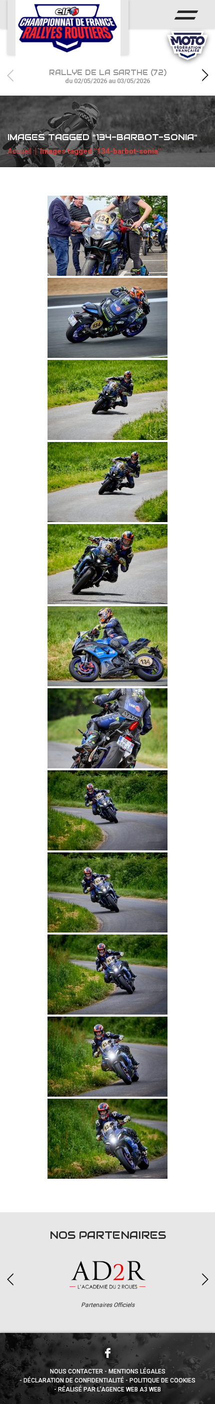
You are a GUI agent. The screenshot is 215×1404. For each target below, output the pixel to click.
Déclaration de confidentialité (74, 1380)
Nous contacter (76, 1371)
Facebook (108, 1353)
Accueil (20, 151)
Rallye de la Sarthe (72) (107, 76)
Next (205, 75)
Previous (10, 75)
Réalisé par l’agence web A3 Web (109, 1389)
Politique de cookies (163, 1380)
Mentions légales (137, 1371)
